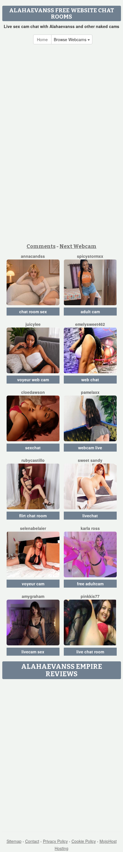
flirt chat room (33, 515)
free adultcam (90, 583)
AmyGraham (33, 596)
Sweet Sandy (90, 460)
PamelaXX (90, 392)
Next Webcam (77, 246)
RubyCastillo (33, 460)
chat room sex (33, 311)
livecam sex (32, 652)
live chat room (90, 652)
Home (42, 39)
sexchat (33, 447)
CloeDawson (33, 392)
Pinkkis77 (90, 596)
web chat (90, 379)
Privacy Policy (55, 841)
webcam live (90, 447)
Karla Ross (90, 528)
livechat (90, 515)
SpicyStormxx (90, 256)
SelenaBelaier (33, 528)
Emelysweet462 (90, 324)
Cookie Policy (84, 841)
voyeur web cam (33, 379)
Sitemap (14, 841)
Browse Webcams (71, 39)
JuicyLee (33, 324)
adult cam (90, 311)
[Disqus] (61, 753)
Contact (32, 841)
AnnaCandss (33, 256)
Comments (41, 246)
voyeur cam (33, 583)
